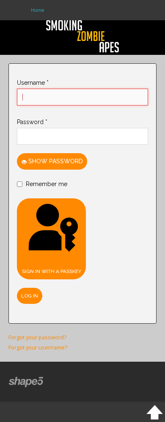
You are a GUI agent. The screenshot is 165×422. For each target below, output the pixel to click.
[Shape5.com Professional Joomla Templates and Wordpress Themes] (26, 382)
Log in (29, 296)
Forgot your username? (37, 347)
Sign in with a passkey (51, 271)
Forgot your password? (37, 337)
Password (32, 122)
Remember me (46, 184)
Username (33, 82)
